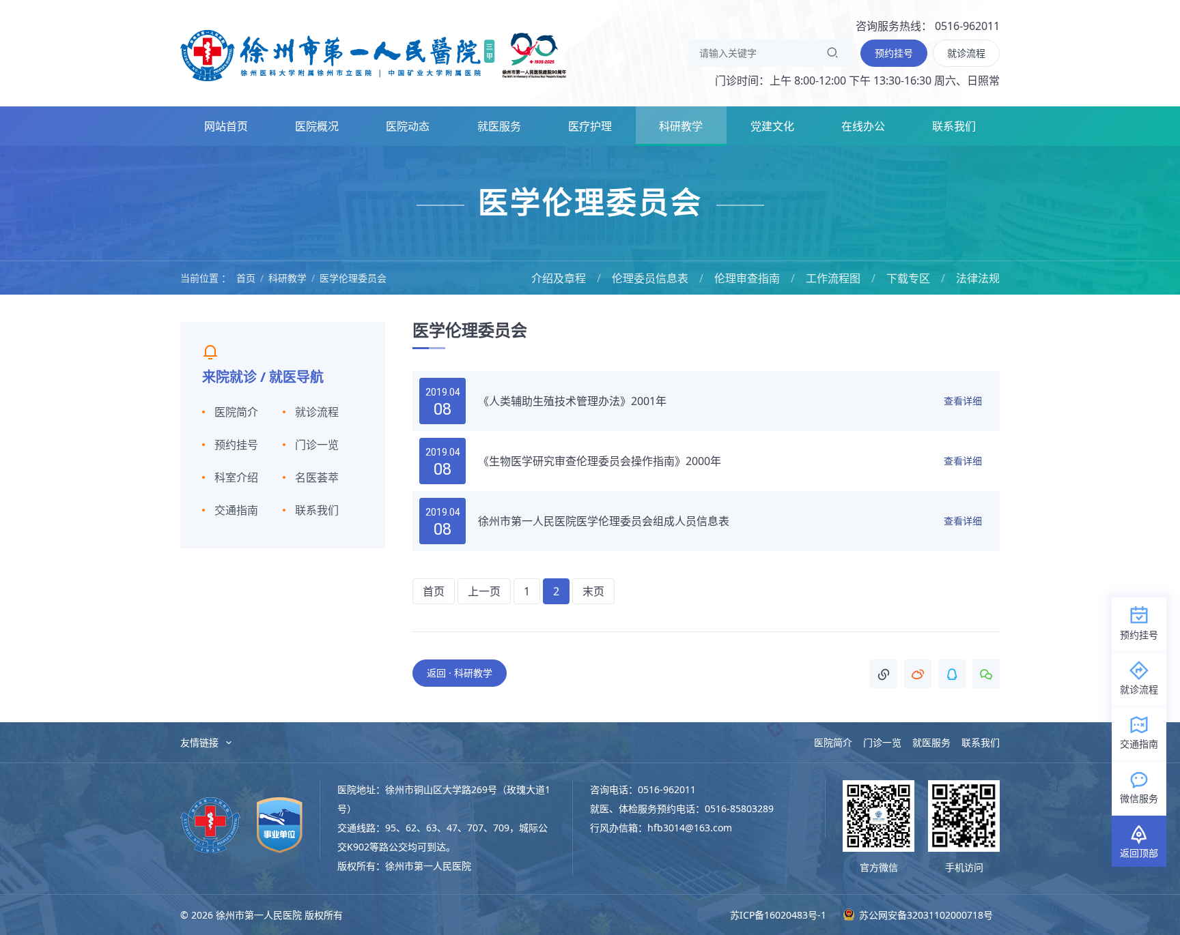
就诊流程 (317, 411)
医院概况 (317, 126)
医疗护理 (590, 126)
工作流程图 (833, 278)
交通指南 (236, 510)
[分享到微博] (917, 673)
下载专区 (908, 278)
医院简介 (236, 411)
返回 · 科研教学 (459, 672)
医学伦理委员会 (353, 277)
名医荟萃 (317, 477)
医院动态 (408, 126)
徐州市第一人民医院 (373, 54)
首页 (245, 277)
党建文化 (772, 126)
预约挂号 (236, 444)
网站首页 (226, 126)
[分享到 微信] (986, 673)
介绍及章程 (558, 278)
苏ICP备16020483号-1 (778, 914)
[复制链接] (883, 673)
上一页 (484, 591)
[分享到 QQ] (952, 673)
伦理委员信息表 (650, 278)
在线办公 (863, 126)
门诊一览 (317, 444)
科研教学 (681, 126)
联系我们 (954, 126)
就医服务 (499, 126)
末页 (593, 591)
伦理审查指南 (747, 278)
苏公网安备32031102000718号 (924, 914)
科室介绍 (236, 477)
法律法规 (978, 278)
